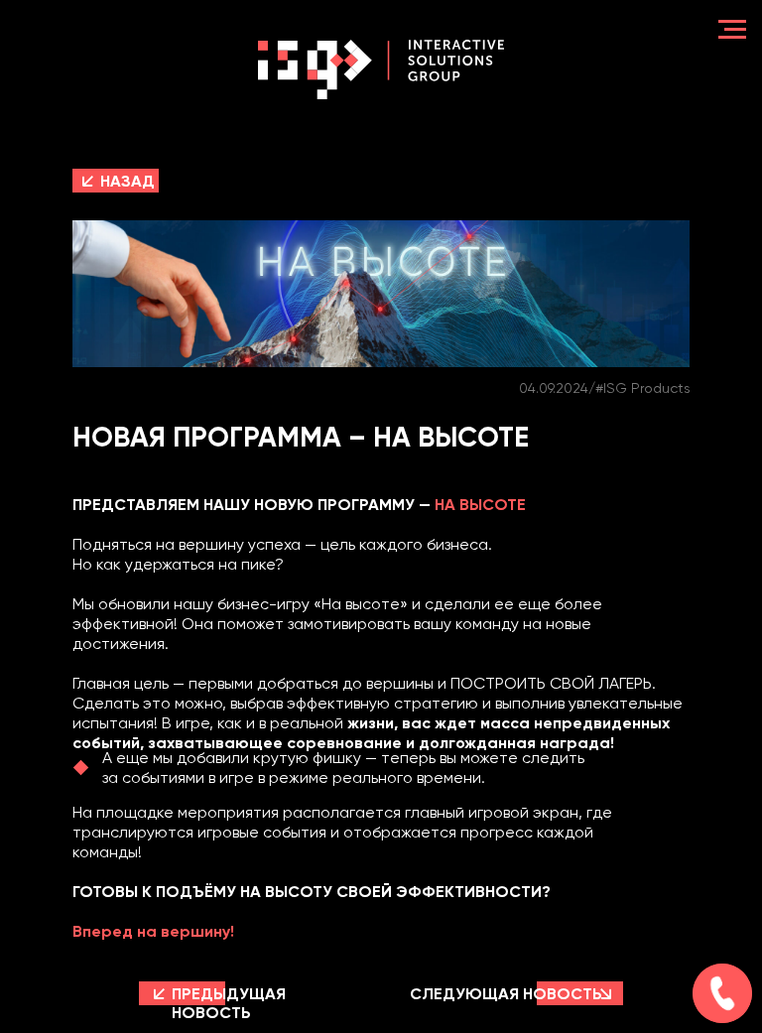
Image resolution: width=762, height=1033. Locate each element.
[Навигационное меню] (732, 30)
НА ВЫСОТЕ (480, 504)
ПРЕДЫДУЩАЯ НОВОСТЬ (229, 1003)
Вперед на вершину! (153, 931)
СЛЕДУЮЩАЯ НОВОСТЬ (506, 993)
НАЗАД (127, 181)
